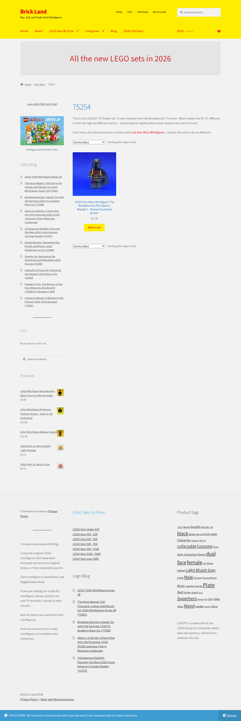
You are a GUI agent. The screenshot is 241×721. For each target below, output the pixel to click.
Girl (204, 563)
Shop (119, 12)
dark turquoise (187, 554)
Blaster (192, 534)
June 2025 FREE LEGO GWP (42, 104)
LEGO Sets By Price (61, 31)
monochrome (209, 577)
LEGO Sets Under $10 (86, 529)
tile (210, 599)
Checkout (142, 12)
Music (181, 586)
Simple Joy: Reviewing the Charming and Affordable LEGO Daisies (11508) (43, 260)
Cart (129, 12)
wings (207, 606)
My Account (159, 12)
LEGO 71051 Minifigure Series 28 (43, 177)
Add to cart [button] (94, 227)
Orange (198, 586)
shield (194, 592)
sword (201, 599)
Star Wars (39, 84)
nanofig (190, 586)
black (182, 533)
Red (180, 592)
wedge (199, 606)
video (216, 599)
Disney (201, 554)
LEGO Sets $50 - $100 (86, 549)
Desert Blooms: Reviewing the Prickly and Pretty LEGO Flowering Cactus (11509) (42, 246)
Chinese (194, 540)
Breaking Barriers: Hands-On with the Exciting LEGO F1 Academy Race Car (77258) (44, 200)
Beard (186, 527)
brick (206, 534)
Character (184, 540)
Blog (114, 31)
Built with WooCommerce (57, 699)
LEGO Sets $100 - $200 (87, 554)
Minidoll (198, 577)
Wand (189, 606)
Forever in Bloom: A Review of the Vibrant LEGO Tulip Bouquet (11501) (44, 301)
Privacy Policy (29, 699)
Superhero (187, 598)
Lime (180, 577)
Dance (215, 547)
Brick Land (33, 11)
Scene (187, 592)
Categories (92, 31)
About (39, 31)
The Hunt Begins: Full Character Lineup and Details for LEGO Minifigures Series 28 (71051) (43, 187)
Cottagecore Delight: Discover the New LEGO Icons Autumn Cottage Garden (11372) (42, 232)
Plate (209, 585)
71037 (180, 527)
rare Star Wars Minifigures (148, 132)
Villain (180, 606)
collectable (186, 546)
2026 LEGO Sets (133, 31)
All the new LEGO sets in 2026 (120, 58)
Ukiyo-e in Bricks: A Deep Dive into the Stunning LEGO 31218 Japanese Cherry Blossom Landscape (42, 216)
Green (210, 563)
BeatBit (196, 527)
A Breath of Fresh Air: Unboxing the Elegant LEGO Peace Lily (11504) (43, 274)
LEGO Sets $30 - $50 (85, 544)
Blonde (199, 534)
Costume (204, 546)
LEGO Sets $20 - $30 (85, 539)
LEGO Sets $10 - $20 (85, 534)
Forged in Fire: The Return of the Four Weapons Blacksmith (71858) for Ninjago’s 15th (44, 287)
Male (188, 577)
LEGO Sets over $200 (86, 559)
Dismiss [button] (232, 715)
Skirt (201, 593)
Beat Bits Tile (207, 527)
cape (213, 534)
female (194, 562)
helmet (181, 570)
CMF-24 (202, 540)
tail (205, 599)
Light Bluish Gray (200, 570)
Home (24, 31)
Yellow (214, 606)
